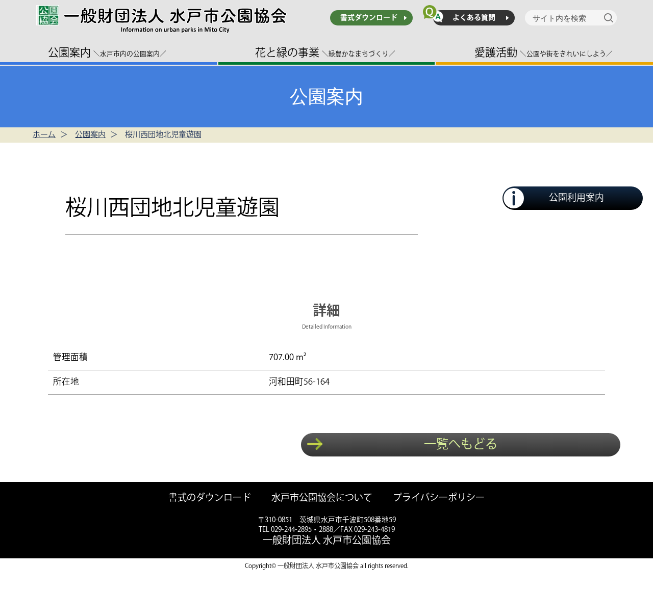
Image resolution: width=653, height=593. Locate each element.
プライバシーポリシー (439, 498)
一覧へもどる (460, 444)
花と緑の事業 (325, 53)
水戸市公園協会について (321, 498)
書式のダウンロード (209, 498)
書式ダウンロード (368, 18)
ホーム (44, 134)
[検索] (610, 17)
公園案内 (107, 53)
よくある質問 (474, 18)
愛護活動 (543, 53)
